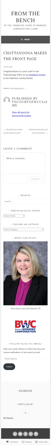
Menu (27, 39)
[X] (30, 434)
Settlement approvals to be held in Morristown (38, 131)
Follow (9, 366)
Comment (34, 179)
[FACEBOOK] (25, 434)
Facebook (25, 390)
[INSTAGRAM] (36, 434)
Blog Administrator (17, 88)
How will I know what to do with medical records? (13, 131)
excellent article (37, 74)
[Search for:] (25, 201)
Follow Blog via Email (26, 343)
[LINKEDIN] (15, 434)
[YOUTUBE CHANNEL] (20, 434)
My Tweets (8, 418)
